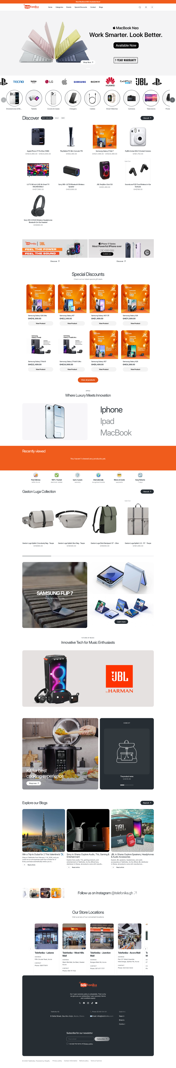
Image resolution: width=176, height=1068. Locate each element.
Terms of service (96, 1061)
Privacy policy (88, 1044)
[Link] (55, 249)
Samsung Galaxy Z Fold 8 (37, 361)
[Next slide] (146, 949)
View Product (40, 323)
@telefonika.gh (122, 893)
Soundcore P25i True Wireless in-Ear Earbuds (138, 185)
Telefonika (31, 1061)
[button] (139, 7)
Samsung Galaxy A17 (67, 316)
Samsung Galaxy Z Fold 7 (105, 151)
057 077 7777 (99, 968)
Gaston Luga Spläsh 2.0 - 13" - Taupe (138, 543)
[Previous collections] (3, 99)
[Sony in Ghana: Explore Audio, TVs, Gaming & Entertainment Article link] (88, 830)
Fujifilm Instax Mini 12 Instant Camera (138, 151)
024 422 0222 (128, 968)
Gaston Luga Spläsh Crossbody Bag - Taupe (38, 543)
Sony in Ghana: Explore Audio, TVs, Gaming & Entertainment (88, 855)
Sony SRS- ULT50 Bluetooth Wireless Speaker (71, 185)
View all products (88, 380)
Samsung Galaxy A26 (130, 361)
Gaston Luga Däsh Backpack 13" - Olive (105, 543)
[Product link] (38, 137)
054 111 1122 (72, 971)
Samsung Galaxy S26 (130, 316)
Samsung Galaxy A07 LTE (100, 316)
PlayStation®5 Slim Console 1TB (71, 151)
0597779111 (44, 965)
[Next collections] (172, 99)
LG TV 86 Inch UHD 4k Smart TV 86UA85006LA (38, 185)
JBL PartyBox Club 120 (105, 184)
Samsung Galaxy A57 (98, 361)
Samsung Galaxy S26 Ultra (37, 316)
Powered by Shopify (43, 1061)
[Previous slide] (30, 949)
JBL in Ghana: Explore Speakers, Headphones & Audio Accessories (132, 855)
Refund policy (84, 1061)
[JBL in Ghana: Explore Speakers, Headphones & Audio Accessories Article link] (132, 830)
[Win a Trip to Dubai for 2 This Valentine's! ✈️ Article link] (43, 830)
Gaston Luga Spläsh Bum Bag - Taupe (71, 543)
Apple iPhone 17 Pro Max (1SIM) (38, 151)
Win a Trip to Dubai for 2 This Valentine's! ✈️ (42, 854)
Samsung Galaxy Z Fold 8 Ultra (70, 361)
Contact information (70, 1061)
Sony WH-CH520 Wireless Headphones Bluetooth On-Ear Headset (38, 221)
